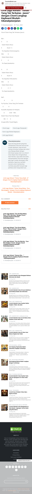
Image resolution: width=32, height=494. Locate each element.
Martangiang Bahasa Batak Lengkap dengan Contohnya (19, 362)
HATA (10, 273)
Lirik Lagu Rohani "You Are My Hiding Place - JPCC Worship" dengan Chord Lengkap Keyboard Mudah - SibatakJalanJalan (14, 216)
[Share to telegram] (21, 28)
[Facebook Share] (2, 28)
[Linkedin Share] (12, 28)
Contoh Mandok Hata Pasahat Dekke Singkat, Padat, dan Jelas (19, 304)
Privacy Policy (16, 455)
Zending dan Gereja (23, 316)
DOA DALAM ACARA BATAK (18, 359)
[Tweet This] (5, 28)
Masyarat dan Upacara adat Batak (19, 404)
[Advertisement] (16, 478)
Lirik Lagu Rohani (8, 135)
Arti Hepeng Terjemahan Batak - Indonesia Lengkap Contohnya (17, 347)
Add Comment (11, 202)
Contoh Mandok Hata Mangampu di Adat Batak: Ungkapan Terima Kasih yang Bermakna (18, 408)
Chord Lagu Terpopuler (20, 128)
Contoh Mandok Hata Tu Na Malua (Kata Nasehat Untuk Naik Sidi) (20, 318)
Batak (10, 301)
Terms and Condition (16, 457)
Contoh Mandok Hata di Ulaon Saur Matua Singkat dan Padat (18, 333)
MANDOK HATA (15, 273)
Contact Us (16, 459)
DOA (10, 359)
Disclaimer (16, 453)
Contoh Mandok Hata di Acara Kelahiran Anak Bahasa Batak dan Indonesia (20, 290)
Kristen (10, 390)
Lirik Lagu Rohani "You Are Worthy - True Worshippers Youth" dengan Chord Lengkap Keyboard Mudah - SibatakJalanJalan (16, 244)
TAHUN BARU (16, 390)
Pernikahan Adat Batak (17, 374)
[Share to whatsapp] (18, 28)
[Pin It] (8, 28)
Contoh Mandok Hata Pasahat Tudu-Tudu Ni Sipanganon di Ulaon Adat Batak (19, 377)
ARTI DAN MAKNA (13, 345)
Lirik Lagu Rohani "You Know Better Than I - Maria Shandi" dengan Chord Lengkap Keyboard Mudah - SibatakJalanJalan (14, 230)
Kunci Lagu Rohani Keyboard (11, 132)
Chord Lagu (6, 128)
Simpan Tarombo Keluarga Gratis (14, 7)
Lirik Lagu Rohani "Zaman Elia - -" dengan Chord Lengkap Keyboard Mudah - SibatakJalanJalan (16, 256)
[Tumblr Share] (15, 28)
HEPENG (19, 345)
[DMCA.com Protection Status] (16, 430)
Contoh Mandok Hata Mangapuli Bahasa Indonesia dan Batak (20, 276)
